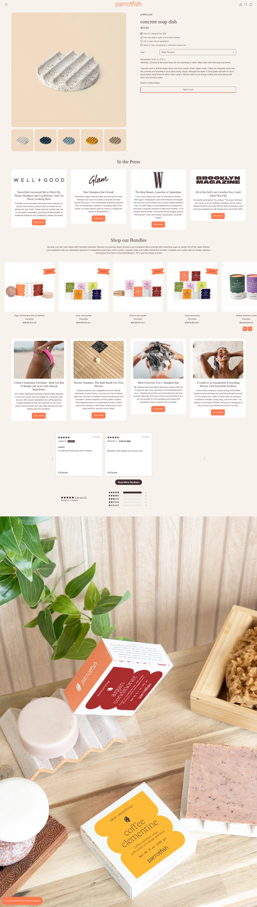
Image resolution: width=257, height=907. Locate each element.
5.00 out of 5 (80, 497)
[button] (245, 4)
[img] (64, 437)
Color (142, 52)
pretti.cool (146, 14)
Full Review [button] (63, 472)
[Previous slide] (52, 459)
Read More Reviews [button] (128, 482)
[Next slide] (204, 459)
